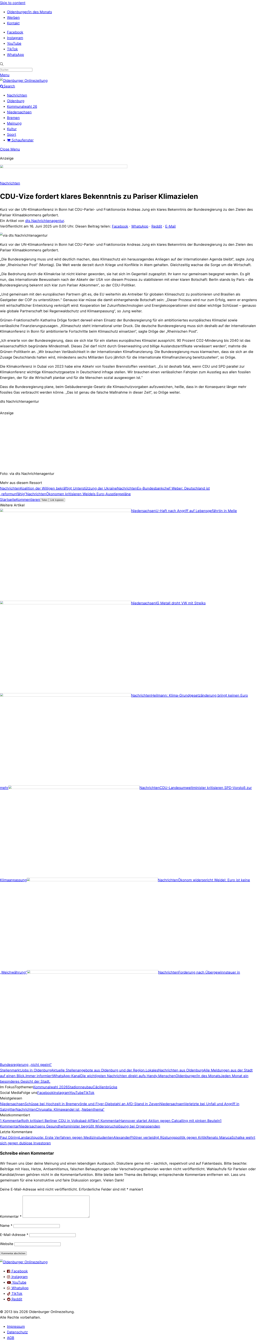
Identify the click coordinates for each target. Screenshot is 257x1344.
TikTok (12, 49)
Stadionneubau (80, 1087)
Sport (11, 134)
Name (6, 1225)
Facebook (15, 32)
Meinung (14, 123)
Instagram (15, 38)
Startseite (8, 499)
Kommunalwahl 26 (22, 106)
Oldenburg (15, 101)
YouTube (14, 43)
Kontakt (13, 23)
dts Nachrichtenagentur (44, 221)
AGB (10, 1338)
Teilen (44, 500)
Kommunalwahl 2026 (50, 1087)
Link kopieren (57, 500)
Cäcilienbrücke (105, 1087)
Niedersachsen (19, 112)
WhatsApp (15, 55)
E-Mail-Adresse (14, 1235)
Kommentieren (28, 499)
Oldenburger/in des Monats (29, 12)
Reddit (156, 226)
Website (6, 1244)
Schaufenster (22, 140)
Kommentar (11, 1216)
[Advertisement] (128, 442)
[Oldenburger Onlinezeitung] (24, 1262)
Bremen (13, 118)
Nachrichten (17, 95)
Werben (13, 17)
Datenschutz (17, 1332)
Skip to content (12, 3)
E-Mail (170, 226)
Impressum (16, 1326)
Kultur (12, 129)
